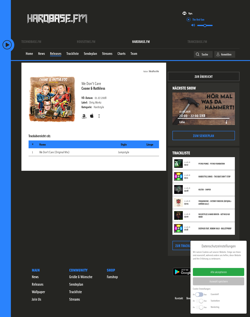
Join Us (36, 299)
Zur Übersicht (204, 76)
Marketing (215, 306)
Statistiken (215, 300)
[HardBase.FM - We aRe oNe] (57, 26)
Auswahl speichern (219, 281)
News (35, 276)
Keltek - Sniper (204, 189)
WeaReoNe (154, 71)
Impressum (208, 263)
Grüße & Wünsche (80, 276)
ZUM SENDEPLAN (203, 135)
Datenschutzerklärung (224, 263)
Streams (74, 299)
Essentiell (215, 294)
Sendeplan (76, 284)
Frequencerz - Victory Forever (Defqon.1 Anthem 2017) (214, 202)
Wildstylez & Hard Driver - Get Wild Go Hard (214, 215)
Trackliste (75, 291)
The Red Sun (198, 19)
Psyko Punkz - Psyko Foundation (211, 163)
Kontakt (179, 298)
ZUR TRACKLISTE (185, 245)
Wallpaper (38, 291)
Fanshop (112, 276)
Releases (37, 284)
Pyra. (190, 13)
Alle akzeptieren (219, 272)
